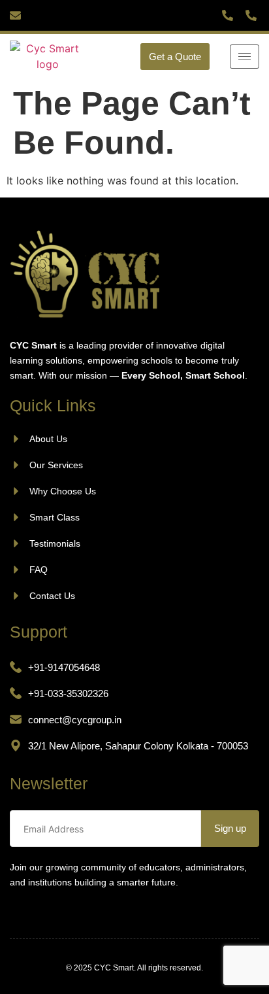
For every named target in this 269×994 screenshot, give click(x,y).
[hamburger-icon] (244, 56)
